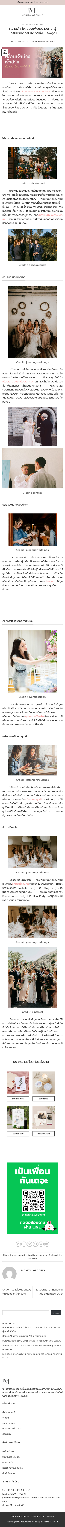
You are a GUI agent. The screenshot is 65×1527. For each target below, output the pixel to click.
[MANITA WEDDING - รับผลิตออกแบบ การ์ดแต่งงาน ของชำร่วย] (32, 12)
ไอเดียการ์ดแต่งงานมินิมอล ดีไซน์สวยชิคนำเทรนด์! (16, 1292)
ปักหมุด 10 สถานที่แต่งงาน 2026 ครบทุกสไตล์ (24, 1336)
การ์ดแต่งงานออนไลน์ (12, 1468)
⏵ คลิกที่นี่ (19, 1505)
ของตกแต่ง (7, 1462)
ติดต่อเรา (6, 1434)
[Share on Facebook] (24, 1244)
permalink (32, 1258)
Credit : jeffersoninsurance (32, 780)
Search (56, 1313)
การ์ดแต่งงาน (8, 1451)
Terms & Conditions (20, 1516)
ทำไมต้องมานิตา (9, 1412)
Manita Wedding (46, 41)
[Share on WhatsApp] (18, 1244)
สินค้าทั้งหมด (8, 1473)
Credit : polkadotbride (32, 183)
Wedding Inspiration (32, 24)
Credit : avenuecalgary (32, 697)
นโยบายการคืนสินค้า (11, 1428)
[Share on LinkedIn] (46, 1244)
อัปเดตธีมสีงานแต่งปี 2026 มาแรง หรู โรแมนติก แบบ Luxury (31, 1340)
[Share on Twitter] (29, 1244)
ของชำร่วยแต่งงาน (11, 1457)
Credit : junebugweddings (32, 362)
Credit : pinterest (32, 1012)
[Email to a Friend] (35, 1244)
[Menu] (4, 12)
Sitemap (50, 1516)
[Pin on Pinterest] (41, 1244)
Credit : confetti (32, 493)
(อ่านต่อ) (23, 1396)
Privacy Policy (38, 1516)
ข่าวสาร (5, 1417)
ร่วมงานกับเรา (8, 1423)
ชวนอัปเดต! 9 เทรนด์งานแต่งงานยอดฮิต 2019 (49, 1292)
